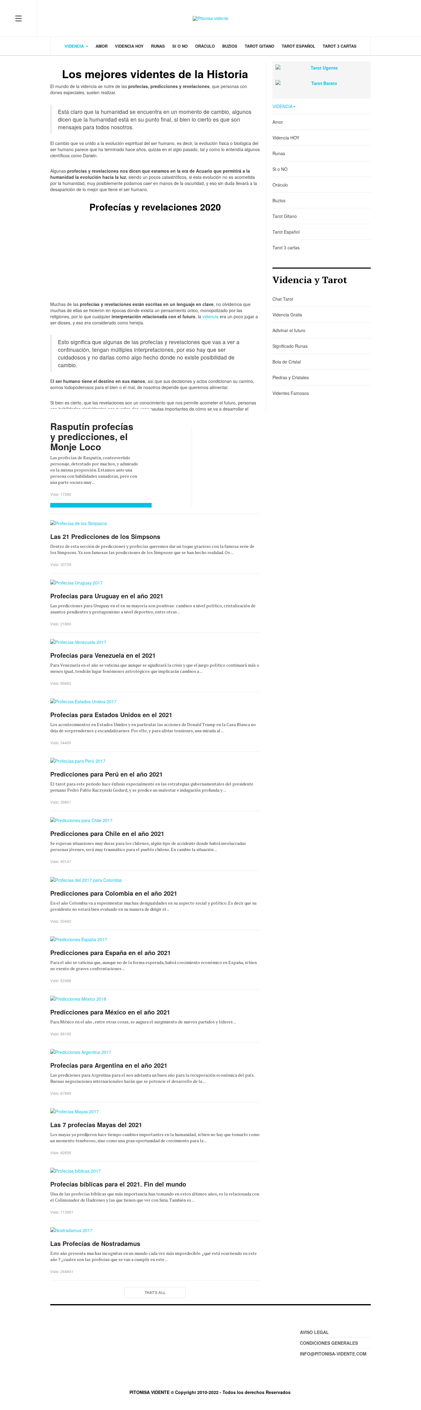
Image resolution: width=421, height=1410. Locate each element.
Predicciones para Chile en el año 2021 (107, 833)
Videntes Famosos (290, 393)
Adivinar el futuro (288, 330)
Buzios (229, 46)
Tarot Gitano (259, 46)
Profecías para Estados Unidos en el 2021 (111, 714)
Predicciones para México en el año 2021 (110, 1011)
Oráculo (205, 46)
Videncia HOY (129, 46)
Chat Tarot (282, 299)
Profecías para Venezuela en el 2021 (103, 655)
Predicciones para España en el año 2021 (110, 952)
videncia (210, 316)
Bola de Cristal (286, 362)
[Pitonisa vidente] (210, 18)
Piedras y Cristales (290, 377)
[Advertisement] (155, 258)
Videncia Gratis (287, 314)
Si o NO (180, 46)
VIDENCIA (75, 46)
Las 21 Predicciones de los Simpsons (105, 536)
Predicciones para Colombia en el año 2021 (113, 893)
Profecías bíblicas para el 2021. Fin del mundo (118, 1183)
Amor (102, 46)
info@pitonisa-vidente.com (333, 1354)
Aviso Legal (314, 1332)
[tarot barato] (322, 83)
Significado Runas (290, 346)
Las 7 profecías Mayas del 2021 (96, 1124)
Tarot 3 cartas (340, 46)
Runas (158, 46)
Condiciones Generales (329, 1343)
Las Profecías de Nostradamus (95, 1243)
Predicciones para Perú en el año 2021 (106, 773)
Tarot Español (298, 46)
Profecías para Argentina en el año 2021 (108, 1065)
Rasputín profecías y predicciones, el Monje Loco (91, 436)
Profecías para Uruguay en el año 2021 (106, 595)
